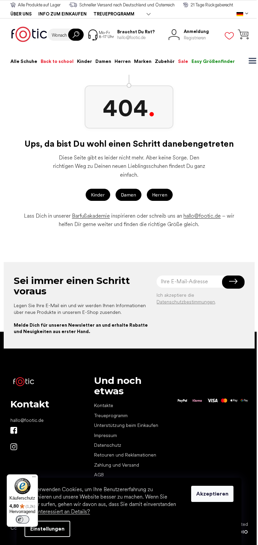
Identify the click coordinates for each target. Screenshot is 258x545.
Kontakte (103, 405)
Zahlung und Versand (116, 465)
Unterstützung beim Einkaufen (126, 425)
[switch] (22, 519)
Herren (159, 194)
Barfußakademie (91, 216)
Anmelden (233, 282)
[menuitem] (23, 61)
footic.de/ (13, 446)
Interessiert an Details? (63, 511)
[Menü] (34, 478)
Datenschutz (107, 445)
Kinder (98, 194)
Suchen (76, 35)
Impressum (105, 435)
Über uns (21, 13)
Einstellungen (47, 528)
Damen (128, 194)
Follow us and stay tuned (13, 430)
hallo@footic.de (202, 216)
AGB (99, 474)
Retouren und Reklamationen (125, 455)
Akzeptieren (212, 493)
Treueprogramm (113, 13)
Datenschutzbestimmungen (186, 301)
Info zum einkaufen (62, 13)
